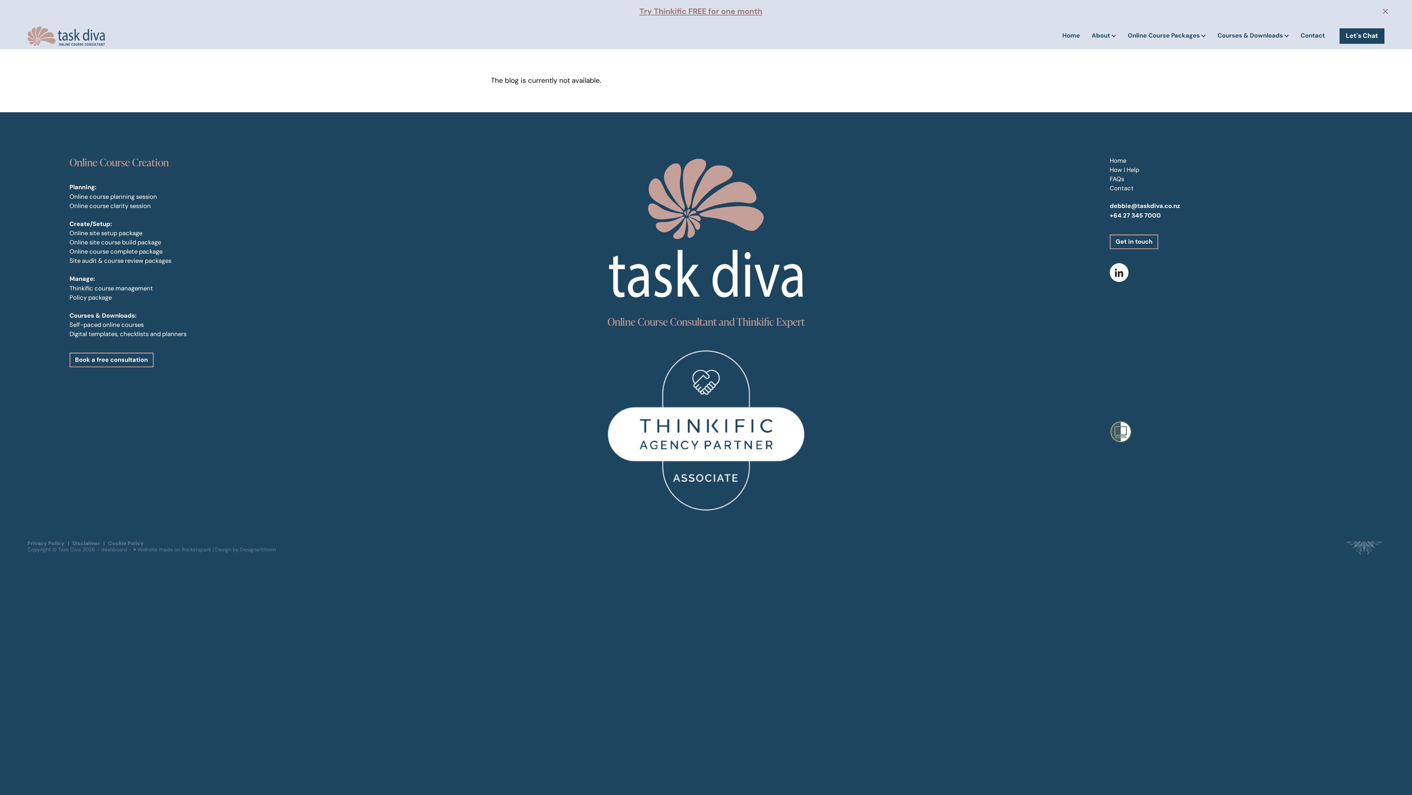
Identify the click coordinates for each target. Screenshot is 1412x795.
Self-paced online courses (106, 324)
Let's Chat (1362, 36)
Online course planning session (113, 196)
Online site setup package (105, 233)
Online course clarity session (110, 205)
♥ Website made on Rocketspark (172, 549)
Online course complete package (116, 251)
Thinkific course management (111, 288)
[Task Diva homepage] (163, 36)
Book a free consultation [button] (111, 360)
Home (1071, 35)
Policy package (90, 297)
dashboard (114, 549)
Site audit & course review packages (120, 260)
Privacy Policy (46, 543)
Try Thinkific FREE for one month (700, 11)
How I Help (1124, 169)
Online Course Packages (1164, 35)
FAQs (1117, 179)
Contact (1313, 35)
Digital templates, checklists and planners (127, 334)
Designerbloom (258, 549)
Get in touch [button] (1134, 241)
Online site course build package (115, 242)
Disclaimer (86, 543)
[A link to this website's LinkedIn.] (1119, 272)
